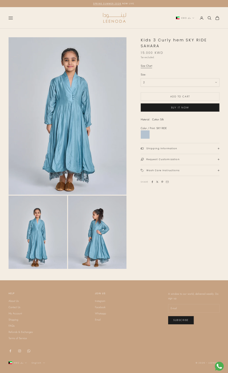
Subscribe (181, 320)
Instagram (100, 301)
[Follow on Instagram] (19, 351)
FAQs (12, 326)
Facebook (100, 307)
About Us (14, 301)
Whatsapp (100, 313)
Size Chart (146, 66)
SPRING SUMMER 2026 (107, 3)
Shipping (13, 320)
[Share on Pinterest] (162, 181)
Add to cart (180, 96)
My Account (15, 313)
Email (98, 320)
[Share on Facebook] (152, 181)
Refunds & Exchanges (21, 332)
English (36, 362)
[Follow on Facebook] (10, 351)
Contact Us (14, 307)
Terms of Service (18, 338)
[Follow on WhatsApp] (29, 351)
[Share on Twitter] (157, 181)
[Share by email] (167, 181)
